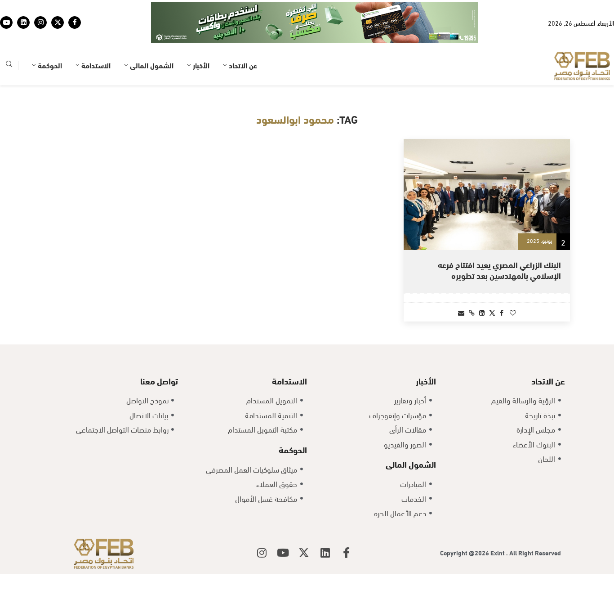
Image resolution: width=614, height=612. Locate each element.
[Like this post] (513, 312)
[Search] (8, 65)
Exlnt (498, 552)
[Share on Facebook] (501, 312)
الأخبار (201, 65)
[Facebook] (74, 22)
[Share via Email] (461, 312)
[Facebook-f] (346, 552)
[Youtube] (6, 22)
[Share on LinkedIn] (482, 312)
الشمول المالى (152, 65)
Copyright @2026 (465, 552)
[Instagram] (40, 22)
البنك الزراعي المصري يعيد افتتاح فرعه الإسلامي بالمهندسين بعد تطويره (499, 269)
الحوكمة (50, 65)
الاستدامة (96, 65)
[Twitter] (57, 22)
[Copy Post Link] (472, 312)
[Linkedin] (23, 22)
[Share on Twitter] (492, 312)
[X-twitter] (304, 552)
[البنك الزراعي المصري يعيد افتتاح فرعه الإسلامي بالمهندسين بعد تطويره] (487, 194)
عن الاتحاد (243, 65)
